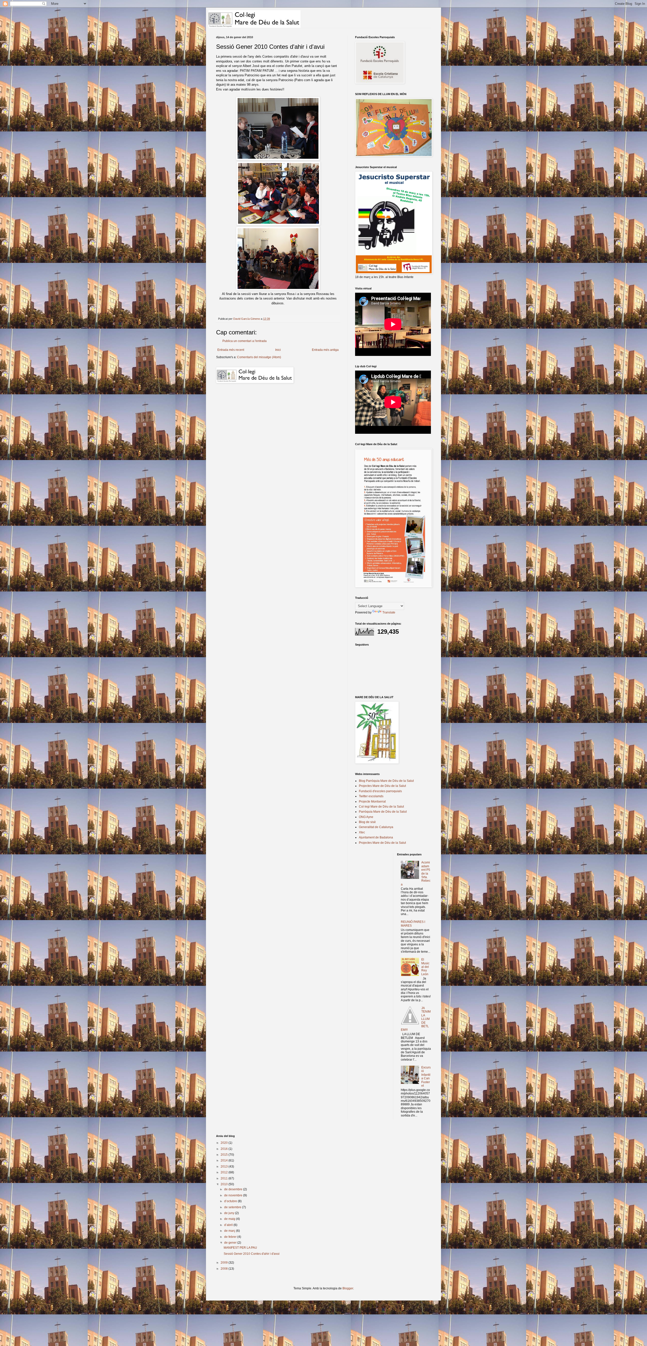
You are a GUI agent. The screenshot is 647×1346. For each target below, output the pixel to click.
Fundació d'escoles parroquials (380, 791)
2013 (224, 1166)
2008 (224, 1268)
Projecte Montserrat (372, 801)
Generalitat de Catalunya (376, 827)
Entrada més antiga (325, 350)
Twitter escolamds (371, 796)
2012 (224, 1172)
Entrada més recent (230, 350)
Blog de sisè (367, 822)
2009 (224, 1262)
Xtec (362, 832)
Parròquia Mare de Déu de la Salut (383, 811)
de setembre (233, 1207)
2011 (224, 1178)
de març (230, 1231)
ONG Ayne (366, 817)
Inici (278, 350)
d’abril (229, 1225)
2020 (224, 1143)
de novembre (233, 1195)
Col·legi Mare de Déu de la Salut (381, 806)
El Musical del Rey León (425, 967)
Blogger (347, 1288)
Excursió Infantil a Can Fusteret (426, 1076)
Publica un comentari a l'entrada (244, 341)
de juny (229, 1213)
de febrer (230, 1237)
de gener (230, 1242)
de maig (230, 1219)
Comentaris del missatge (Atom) (259, 357)
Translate (388, 612)
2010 (224, 1184)
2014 (224, 1160)
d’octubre (231, 1201)
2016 (224, 1149)
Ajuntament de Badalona (376, 837)
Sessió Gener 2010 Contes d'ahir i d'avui (252, 1254)
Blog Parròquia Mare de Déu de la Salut (386, 781)
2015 (224, 1154)
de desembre (233, 1189)
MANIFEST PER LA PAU (240, 1247)
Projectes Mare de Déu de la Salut (382, 786)
